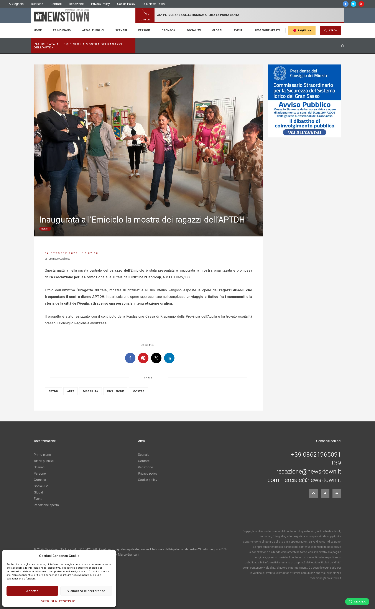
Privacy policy (147, 473)
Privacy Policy (67, 600)
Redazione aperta (268, 30)
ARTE (70, 391)
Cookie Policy (49, 600)
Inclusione (115, 391)
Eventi (238, 30)
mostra (138, 391)
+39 (336, 463)
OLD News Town (154, 4)
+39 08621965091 (316, 454)
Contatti (56, 4)
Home (38, 30)
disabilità (90, 391)
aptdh (53, 391)
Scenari (121, 30)
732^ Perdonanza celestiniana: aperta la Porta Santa (198, 15)
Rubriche (37, 4)
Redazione (76, 4)
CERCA (333, 30)
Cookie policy (147, 480)
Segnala (18, 4)
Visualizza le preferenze (86, 591)
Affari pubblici (93, 30)
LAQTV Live (304, 30)
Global (217, 30)
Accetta (32, 591)
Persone (144, 30)
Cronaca (168, 30)
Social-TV (193, 30)
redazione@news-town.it (308, 471)
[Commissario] (304, 100)
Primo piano (62, 30)
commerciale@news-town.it (304, 480)
